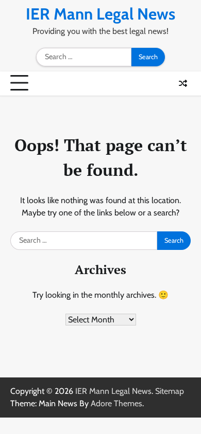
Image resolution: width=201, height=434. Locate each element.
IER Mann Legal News (100, 14)
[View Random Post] (183, 83)
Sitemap (169, 391)
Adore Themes (116, 403)
